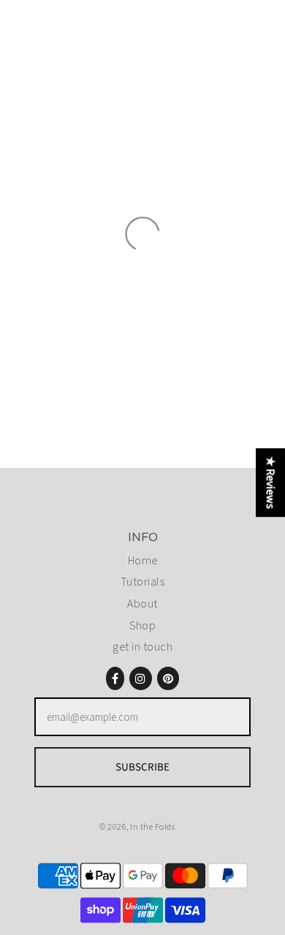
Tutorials (143, 581)
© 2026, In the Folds (137, 826)
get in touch (142, 646)
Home (143, 560)
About (142, 603)
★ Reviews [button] (270, 482)
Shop (142, 625)
